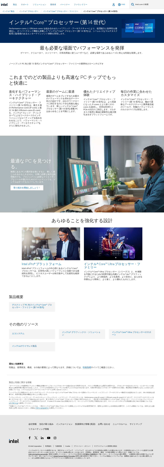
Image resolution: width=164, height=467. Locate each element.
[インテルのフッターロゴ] (14, 441)
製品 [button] (15, 4)
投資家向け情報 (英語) (85, 424)
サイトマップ (136, 424)
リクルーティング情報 (38, 429)
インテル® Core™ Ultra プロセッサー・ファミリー (112, 265)
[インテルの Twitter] (36, 438)
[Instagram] (55, 438)
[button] (82, 102)
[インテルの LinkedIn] (42, 438)
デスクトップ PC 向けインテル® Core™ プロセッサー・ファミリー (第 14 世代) (32, 306)
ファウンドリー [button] (80, 4)
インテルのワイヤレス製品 (24, 346)
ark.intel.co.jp (13, 403)
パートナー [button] (65, 4)
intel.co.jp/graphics (42, 408)
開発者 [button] (53, 4)
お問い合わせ (104, 424)
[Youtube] (49, 438)
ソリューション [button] (39, 4)
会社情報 (32, 424)
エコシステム (18, 333)
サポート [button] (25, 4)
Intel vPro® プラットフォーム (41, 264)
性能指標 (87, 367)
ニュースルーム (120, 424)
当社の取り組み (46, 424)
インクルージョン (64, 424)
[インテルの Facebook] (29, 438)
